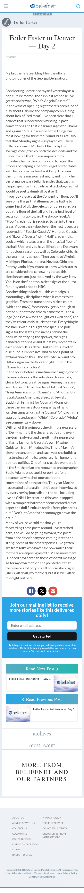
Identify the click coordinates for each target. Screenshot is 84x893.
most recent (42, 745)
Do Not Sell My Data (54, 828)
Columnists (42, 14)
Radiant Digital (22, 854)
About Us (18, 817)
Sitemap (17, 849)
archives (42, 733)
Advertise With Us (23, 822)
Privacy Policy (51, 817)
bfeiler (12, 56)
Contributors (21, 838)
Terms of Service (52, 822)
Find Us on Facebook (25, 844)
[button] (78, 6)
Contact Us (19, 828)
